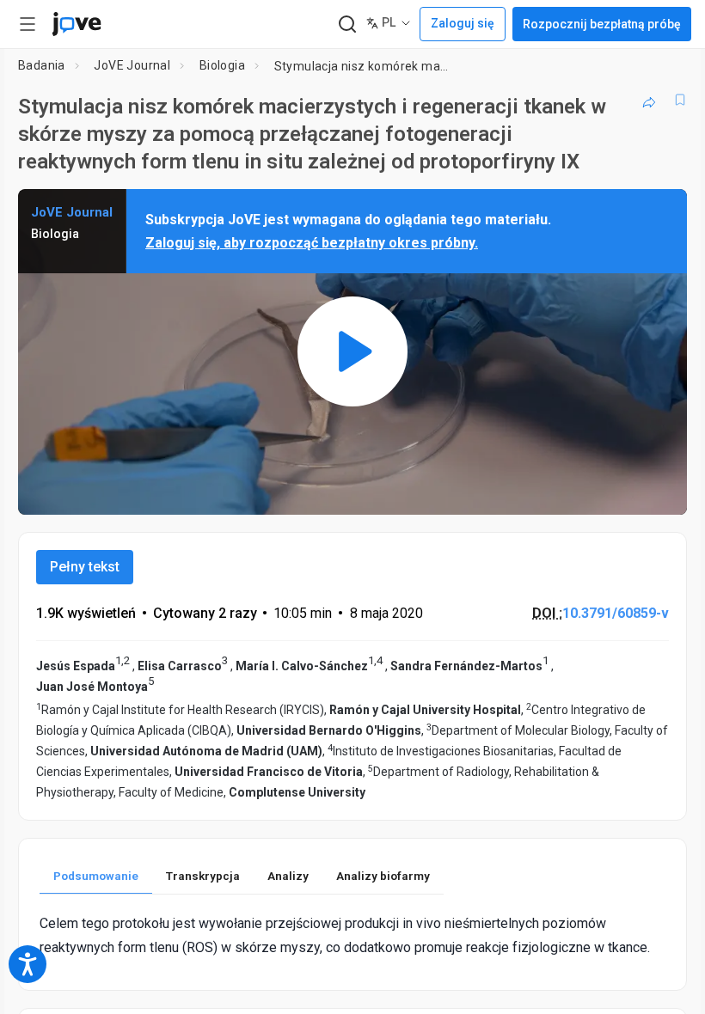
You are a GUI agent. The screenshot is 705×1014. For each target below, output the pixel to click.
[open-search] (346, 24)
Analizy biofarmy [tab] (383, 876)
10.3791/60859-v (615, 613)
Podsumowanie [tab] (95, 876)
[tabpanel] (352, 935)
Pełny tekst (85, 567)
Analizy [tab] (288, 876)
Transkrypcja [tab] (203, 876)
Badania (41, 65)
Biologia (222, 65)
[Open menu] (27, 24)
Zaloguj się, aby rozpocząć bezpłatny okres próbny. (311, 243)
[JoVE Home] (76, 24)
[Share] (649, 100)
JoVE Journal (132, 65)
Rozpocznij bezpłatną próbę (602, 24)
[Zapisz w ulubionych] (680, 100)
